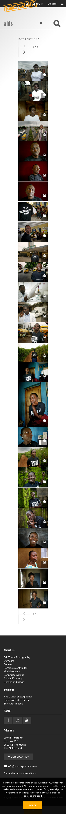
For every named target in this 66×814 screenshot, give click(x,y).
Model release (12, 671)
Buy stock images (13, 703)
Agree (33, 805)
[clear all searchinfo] (41, 23)
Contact (8, 664)
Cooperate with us (14, 675)
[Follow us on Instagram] (17, 720)
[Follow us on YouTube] (27, 720)
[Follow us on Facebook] (8, 720)
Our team (9, 661)
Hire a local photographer (18, 696)
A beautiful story (13, 678)
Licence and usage (14, 682)
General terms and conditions (20, 773)
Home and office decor (16, 700)
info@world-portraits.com (22, 766)
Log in (39, 4)
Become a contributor (15, 668)
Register (52, 4)
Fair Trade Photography (17, 657)
